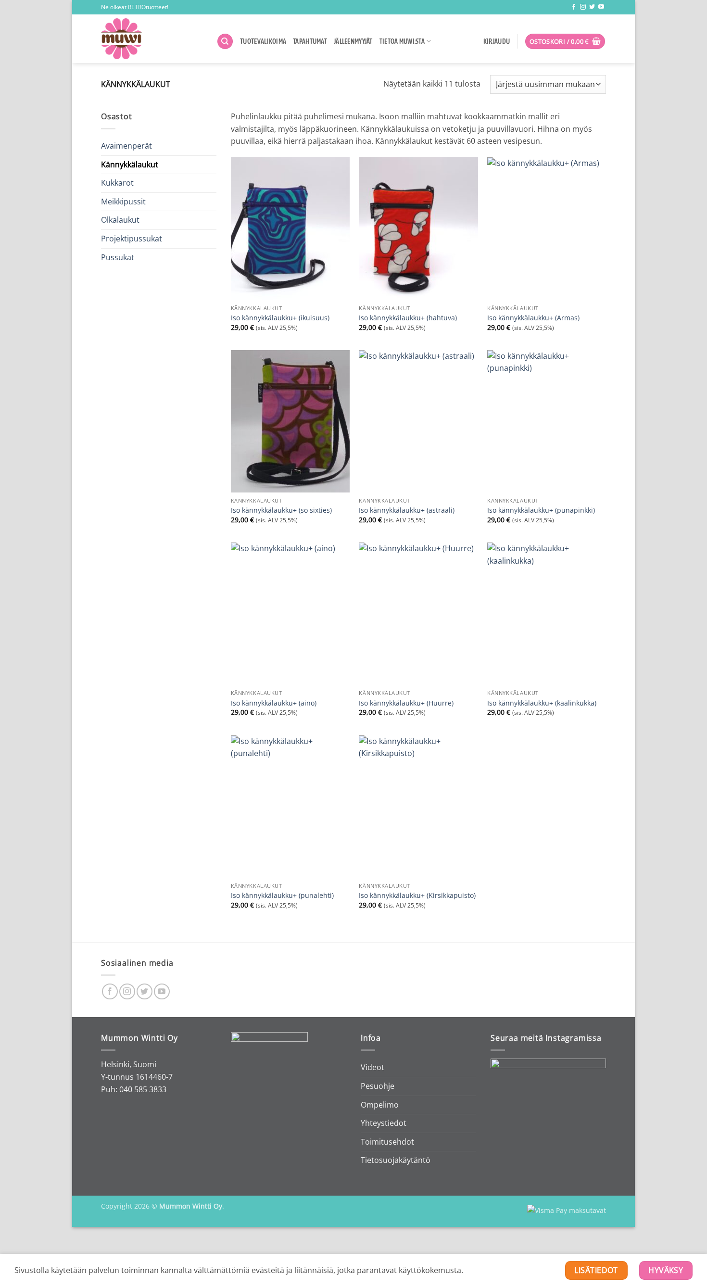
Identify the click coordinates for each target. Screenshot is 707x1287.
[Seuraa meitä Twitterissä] (592, 7)
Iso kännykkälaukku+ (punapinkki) (541, 510)
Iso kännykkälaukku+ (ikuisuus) (280, 318)
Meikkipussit (123, 201)
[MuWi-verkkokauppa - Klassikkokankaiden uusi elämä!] (151, 38)
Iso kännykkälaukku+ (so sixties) (281, 510)
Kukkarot (117, 182)
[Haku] (225, 42)
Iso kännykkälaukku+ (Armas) (533, 318)
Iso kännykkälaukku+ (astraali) (406, 510)
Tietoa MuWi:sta (402, 41)
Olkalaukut (120, 219)
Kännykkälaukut (129, 164)
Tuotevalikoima (263, 41)
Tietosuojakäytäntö (395, 1160)
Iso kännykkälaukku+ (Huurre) (406, 703)
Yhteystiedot (383, 1123)
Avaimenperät (126, 145)
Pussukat (117, 257)
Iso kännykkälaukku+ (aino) (273, 703)
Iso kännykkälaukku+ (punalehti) (282, 895)
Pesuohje (377, 1086)
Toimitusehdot (387, 1141)
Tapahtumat (310, 41)
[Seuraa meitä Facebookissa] (574, 7)
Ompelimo (380, 1104)
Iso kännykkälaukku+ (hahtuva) (408, 318)
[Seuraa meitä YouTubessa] (601, 7)
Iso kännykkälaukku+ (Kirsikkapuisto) (417, 895)
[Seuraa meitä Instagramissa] (583, 7)
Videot (372, 1067)
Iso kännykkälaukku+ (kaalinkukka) (541, 703)
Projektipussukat (131, 238)
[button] (565, 42)
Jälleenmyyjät (353, 41)
